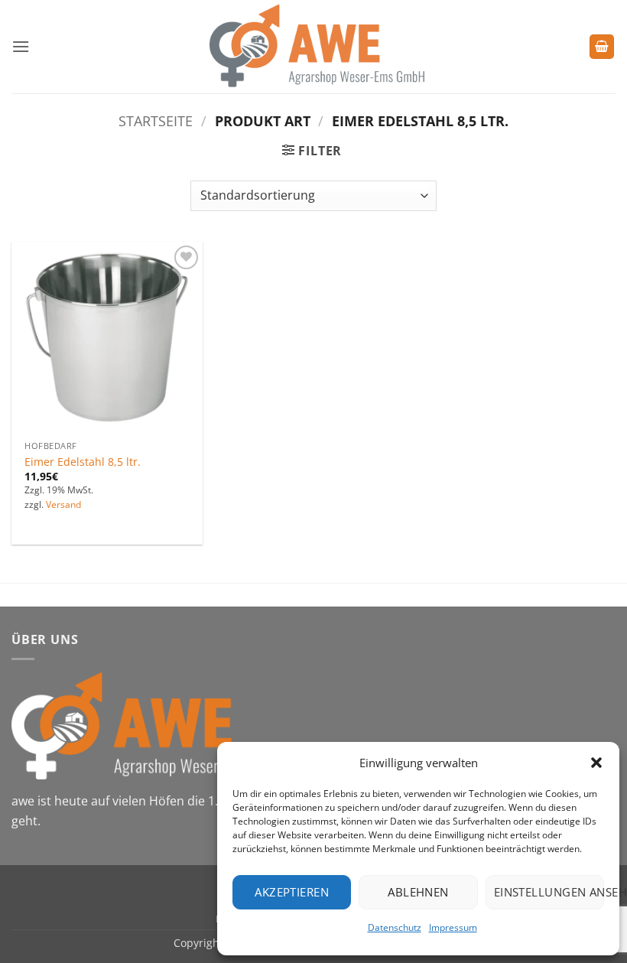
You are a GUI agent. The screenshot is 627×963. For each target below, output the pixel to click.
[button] (596, 762)
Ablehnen (418, 892)
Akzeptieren (292, 892)
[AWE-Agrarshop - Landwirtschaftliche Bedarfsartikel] (314, 46)
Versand (63, 504)
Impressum (453, 927)
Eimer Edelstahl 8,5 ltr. (82, 462)
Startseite (156, 120)
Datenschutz (394, 927)
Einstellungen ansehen (549, 892)
